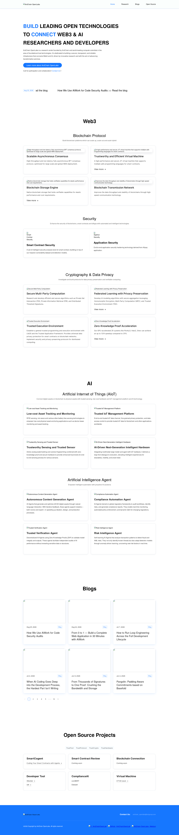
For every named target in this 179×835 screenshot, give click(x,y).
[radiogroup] (89, 748)
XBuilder (30, 781)
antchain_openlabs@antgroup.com (144, 814)
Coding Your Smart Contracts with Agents (43, 763)
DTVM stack (121, 781)
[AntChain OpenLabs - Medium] (144, 826)
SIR (28, 785)
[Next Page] (58, 699)
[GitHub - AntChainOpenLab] (119, 826)
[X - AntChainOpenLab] (98, 826)
